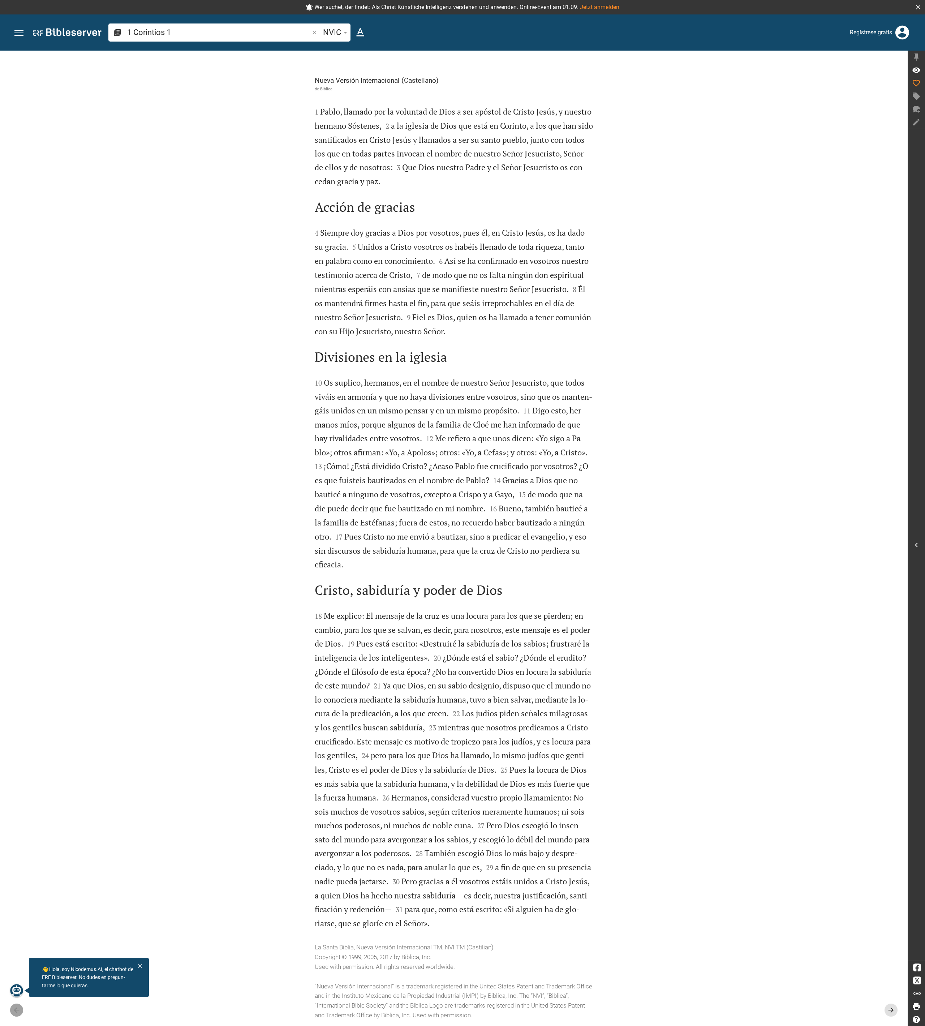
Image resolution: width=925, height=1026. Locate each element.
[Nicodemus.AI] (16, 990)
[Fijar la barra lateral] (916, 57)
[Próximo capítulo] (891, 1010)
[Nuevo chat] (916, 109)
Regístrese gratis (871, 32)
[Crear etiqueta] (916, 96)
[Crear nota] (916, 122)
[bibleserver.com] (67, 33)
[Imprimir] (916, 1006)
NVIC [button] (332, 32)
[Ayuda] (916, 1019)
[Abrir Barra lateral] (916, 545)
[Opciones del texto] (360, 32)
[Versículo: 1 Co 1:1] (916, 70)
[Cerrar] (140, 966)
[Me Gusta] (916, 83)
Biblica (326, 88)
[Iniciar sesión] (902, 32)
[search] (218, 32)
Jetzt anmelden (599, 7)
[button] (918, 7)
